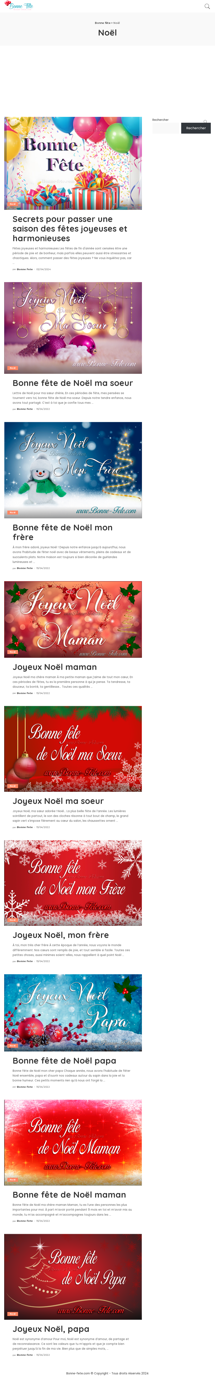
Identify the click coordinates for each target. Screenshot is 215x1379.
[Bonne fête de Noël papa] (73, 1012)
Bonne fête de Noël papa (64, 1060)
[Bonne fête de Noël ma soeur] (73, 327)
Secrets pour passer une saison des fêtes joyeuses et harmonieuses (70, 228)
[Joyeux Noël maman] (73, 619)
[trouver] (207, 6)
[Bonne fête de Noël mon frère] (73, 469)
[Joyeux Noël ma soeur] (73, 748)
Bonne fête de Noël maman (69, 1194)
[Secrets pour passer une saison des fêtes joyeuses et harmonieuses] (73, 163)
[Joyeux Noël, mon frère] (73, 882)
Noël (13, 204)
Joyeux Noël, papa (51, 1329)
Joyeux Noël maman (55, 667)
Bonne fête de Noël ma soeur (73, 383)
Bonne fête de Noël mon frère (63, 532)
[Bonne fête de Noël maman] (73, 1142)
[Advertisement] (107, 77)
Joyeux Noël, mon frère (61, 935)
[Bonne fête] (18, 6)
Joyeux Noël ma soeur (58, 801)
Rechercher (160, 120)
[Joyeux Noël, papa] (73, 1276)
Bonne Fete (25, 269)
